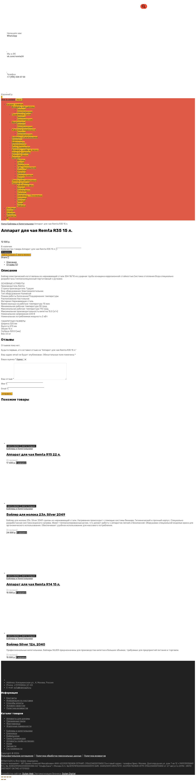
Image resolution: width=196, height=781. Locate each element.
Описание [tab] (11, 262)
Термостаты (23, 165)
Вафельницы (18, 142)
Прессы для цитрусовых (24, 180)
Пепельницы (23, 190)
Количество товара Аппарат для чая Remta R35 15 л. (28, 249)
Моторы (21, 160)
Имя (4, 383)
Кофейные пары (25, 185)
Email (4, 388)
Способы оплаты (14, 703)
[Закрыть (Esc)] (10, 776)
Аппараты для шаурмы (23, 107)
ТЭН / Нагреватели (26, 168)
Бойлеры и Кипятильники (24, 137)
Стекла (20, 162)
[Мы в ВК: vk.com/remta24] (12, 71)
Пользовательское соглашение (17, 756)
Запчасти (16, 157)
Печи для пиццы (20, 155)
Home (4, 224)
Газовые (21, 109)
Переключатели (25, 175)
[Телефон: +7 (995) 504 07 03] (13, 92)
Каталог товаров (14, 104)
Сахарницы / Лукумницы (29, 195)
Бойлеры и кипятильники (19, 731)
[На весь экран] (5, 776)
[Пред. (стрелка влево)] (2, 779)
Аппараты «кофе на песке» (25, 150)
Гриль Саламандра (21, 147)
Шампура (21, 170)
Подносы (21, 193)
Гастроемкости (19, 145)
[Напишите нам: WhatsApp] (11, 51)
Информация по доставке (19, 700)
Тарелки (21, 200)
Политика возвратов (17, 708)
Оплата (9, 211)
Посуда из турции (20, 183)
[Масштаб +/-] (2, 776)
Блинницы (17, 140)
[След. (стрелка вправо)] (5, 779)
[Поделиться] (7, 776)
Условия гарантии (15, 705)
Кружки (21, 188)
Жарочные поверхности (24, 129)
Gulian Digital (68, 773)
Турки (20, 203)
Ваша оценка (8, 359)
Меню (19, 100)
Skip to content (8, 99)
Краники (21, 173)
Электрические (24, 112)
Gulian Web (27, 773)
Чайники (21, 206)
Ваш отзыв (7, 379)
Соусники (22, 198)
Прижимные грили (15, 721)
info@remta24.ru (22, 687)
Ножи (9, 743)
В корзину (6, 252)
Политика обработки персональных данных (58, 756)
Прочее (21, 178)
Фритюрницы (18, 122)
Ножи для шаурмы (21, 152)
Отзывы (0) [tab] (12, 264)
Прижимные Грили (21, 114)
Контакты (11, 216)
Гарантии (10, 213)
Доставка (11, 208)
